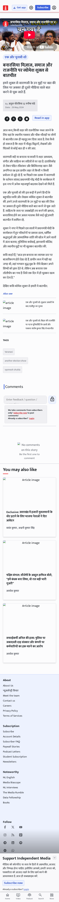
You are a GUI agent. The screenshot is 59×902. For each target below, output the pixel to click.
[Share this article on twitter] (14, 119)
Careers (7, 706)
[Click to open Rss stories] (12, 835)
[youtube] (20, 827)
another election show (15, 361)
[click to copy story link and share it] (27, 119)
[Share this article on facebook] (7, 119)
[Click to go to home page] (5, 7)
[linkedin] (12, 843)
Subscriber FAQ (11, 741)
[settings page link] (31, 8)
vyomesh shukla (12, 370)
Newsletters (9, 762)
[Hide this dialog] (54, 857)
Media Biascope (11, 782)
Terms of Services (12, 716)
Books (6, 802)
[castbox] (5, 851)
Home (7, 896)
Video (18, 896)
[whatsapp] (12, 851)
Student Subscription (15, 757)
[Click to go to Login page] (54, 8)
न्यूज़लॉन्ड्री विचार (11, 691)
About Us (8, 685)
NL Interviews (10, 787)
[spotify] (20, 843)
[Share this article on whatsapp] (20, 119)
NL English (9, 777)
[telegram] (5, 843)
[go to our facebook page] (5, 827)
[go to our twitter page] (12, 827)
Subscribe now (13, 883)
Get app (21, 7)
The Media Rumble (13, 792)
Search (41, 898)
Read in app (42, 118)
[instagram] (5, 835)
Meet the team (11, 696)
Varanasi (9, 352)
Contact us (9, 701)
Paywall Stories (11, 746)
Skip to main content (18, 22)
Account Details (11, 736)
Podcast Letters (11, 752)
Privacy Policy (10, 711)
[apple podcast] (20, 835)
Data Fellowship (12, 797)
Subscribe (42, 7)
